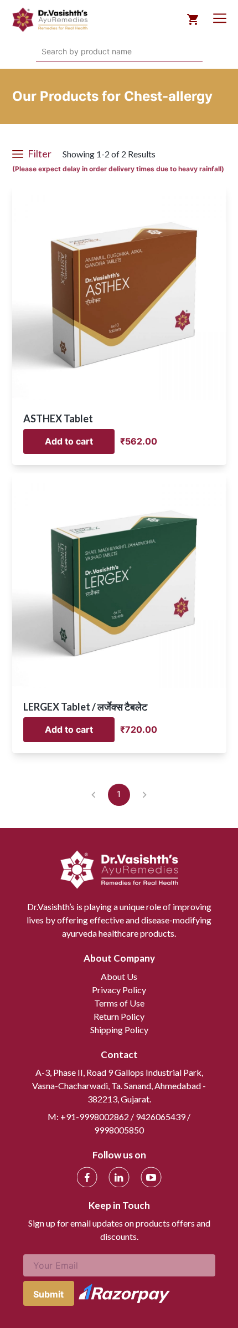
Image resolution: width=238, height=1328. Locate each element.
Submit (48, 1294)
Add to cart (69, 441)
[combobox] (43, 51)
